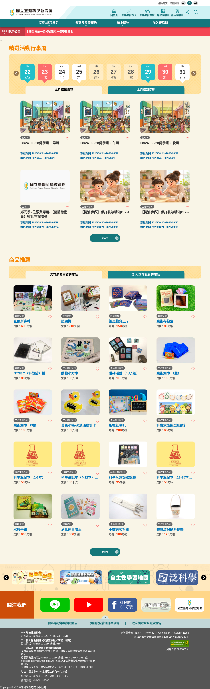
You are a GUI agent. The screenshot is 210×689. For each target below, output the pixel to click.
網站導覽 (163, 3)
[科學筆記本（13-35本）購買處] (176, 454)
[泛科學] (177, 577)
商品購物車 (177, 15)
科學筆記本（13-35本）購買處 (174, 477)
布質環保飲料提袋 (170, 529)
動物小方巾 (69, 373)
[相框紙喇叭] (128, 402)
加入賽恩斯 (160, 22)
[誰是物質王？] (128, 298)
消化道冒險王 (71, 529)
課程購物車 (163, 15)
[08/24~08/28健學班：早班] (45, 117)
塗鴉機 (66, 321)
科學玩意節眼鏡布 (122, 477)
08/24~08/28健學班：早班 (39, 143)
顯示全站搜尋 (196, 12)
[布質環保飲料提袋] (176, 506)
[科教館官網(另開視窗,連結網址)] (190, 605)
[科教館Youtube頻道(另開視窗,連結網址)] (89, 605)
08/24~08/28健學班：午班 (99, 143)
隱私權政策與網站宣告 (62, 623)
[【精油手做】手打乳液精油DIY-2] (165, 186)
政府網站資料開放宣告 (146, 623)
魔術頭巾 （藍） (169, 373)
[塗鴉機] (80, 298)
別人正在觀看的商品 (146, 274)
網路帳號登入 (129, 15)
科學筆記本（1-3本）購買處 (31, 477)
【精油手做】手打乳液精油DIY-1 (104, 212)
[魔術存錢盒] (176, 298)
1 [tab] (105, 30)
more (105, 238)
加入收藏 (68, 138)
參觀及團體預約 (86, 22)
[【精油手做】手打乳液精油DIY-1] (105, 186)
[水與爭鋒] (33, 506)
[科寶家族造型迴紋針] (176, 402)
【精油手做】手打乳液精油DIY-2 (164, 212)
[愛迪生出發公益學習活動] (33, 577)
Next (193, 73)
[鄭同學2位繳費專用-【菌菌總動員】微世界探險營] (45, 186)
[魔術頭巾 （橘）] (33, 402)
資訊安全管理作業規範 (104, 623)
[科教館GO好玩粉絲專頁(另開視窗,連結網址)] (122, 605)
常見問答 (174, 3)
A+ (195, 3)
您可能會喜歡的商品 (64, 274)
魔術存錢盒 (165, 321)
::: (3, 1)
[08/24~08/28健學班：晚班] (165, 117)
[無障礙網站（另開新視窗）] (151, 643)
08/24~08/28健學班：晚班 (159, 143)
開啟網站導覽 (105, 617)
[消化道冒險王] (80, 506)
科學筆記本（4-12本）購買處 (79, 477)
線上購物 (123, 22)
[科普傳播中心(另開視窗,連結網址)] (156, 605)
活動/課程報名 (49, 22)
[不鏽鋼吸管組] (128, 506)
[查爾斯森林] (33, 298)
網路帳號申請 (147, 15)
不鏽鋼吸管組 (119, 529)
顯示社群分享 (187, 12)
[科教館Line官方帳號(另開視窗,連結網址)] (55, 605)
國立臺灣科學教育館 (31, 12)
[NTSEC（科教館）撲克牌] (33, 350)
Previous (16, 73)
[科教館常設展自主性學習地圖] (129, 577)
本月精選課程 (64, 89)
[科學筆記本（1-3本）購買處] (33, 454)
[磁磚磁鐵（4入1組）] (128, 350)
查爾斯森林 (22, 321)
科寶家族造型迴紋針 (172, 425)
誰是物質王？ (119, 321)
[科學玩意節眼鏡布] (128, 454)
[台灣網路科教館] (81, 577)
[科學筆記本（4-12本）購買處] (80, 454)
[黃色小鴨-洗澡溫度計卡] (80, 402)
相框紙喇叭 (117, 425)
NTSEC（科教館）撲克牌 (31, 373)
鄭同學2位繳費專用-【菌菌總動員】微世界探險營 (43, 214)
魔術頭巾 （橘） (26, 425)
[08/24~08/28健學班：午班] (105, 117)
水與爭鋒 (20, 529)
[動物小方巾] (80, 350)
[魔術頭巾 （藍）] (176, 350)
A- (183, 3)
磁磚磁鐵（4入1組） (124, 373)
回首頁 (114, 15)
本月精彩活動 (146, 89)
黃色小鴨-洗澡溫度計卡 (78, 425)
